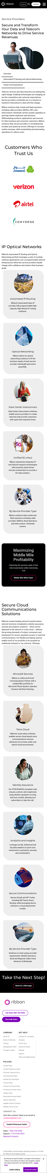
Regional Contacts (10, 1136)
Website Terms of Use (10, 1107)
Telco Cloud (22, 729)
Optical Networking (23, 351)
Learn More (23, 162)
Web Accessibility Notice (27, 1057)
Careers (6, 1043)
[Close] (43, 1158)
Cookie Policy (7, 1066)
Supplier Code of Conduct (11, 1103)
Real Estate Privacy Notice (12, 1096)
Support (21, 1054)
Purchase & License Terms (12, 1090)
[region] (23, 1164)
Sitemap (21, 1050)
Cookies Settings (14, 1169)
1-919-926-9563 (17, 1133)
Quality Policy (7, 1093)
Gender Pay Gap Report (11, 1079)
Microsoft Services (23, 674)
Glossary (22, 1040)
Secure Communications (23, 893)
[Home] (8, 4)
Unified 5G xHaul (23, 457)
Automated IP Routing (22, 298)
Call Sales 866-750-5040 (15, 1013)
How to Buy (23, 1043)
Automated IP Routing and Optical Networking (22, 79)
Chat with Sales (11, 1019)
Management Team (9, 1047)
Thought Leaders (9, 1050)
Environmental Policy (10, 1076)
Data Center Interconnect (23, 407)
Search (29, 4)
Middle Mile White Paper (23, 578)
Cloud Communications (13, 85)
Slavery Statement (9, 1100)
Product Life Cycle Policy (11, 1086)
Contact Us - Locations (26, 1036)
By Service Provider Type (22, 511)
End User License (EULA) (11, 1072)
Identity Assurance (23, 785)
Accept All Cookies (30, 1169)
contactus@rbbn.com (12, 1118)
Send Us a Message (23, 986)
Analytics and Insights (22, 840)
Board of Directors (9, 1040)
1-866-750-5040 (15, 1131)
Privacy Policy (8, 1083)
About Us (6, 1036)
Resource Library (24, 1047)
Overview (7, 74)
